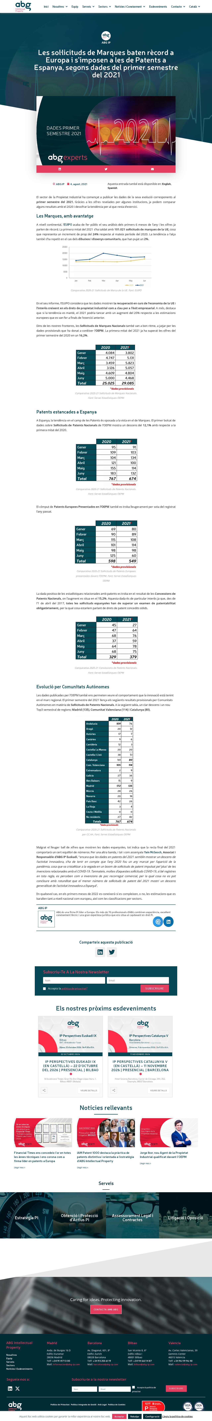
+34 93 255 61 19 (102, 1360)
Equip (75, 6)
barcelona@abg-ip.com (106, 1364)
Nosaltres (58, 6)
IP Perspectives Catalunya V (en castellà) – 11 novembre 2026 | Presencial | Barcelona (140, 1065)
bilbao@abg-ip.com (144, 1364)
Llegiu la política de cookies (177, 1416)
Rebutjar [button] (134, 1416)
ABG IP (42, 908)
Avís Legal (102, 1404)
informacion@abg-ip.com (66, 1364)
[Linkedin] (10, 1388)
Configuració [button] (152, 1416)
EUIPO (68, 224)
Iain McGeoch (153, 852)
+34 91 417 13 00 (61, 1360)
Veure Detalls (88, 1090)
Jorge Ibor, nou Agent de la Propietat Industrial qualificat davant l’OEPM (164, 1154)
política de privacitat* (75, 988)
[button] (59, 169)
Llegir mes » (19, 1167)
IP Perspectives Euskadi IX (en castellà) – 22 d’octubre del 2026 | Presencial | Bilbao (70, 1065)
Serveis (86, 6)
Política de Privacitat (60, 1404)
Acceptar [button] (119, 1416)
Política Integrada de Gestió (83, 1404)
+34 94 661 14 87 (142, 1360)
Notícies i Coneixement (128, 6)
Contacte (176, 6)
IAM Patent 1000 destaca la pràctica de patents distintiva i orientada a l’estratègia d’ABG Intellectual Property (105, 1156)
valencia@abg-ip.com (186, 1364)
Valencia (174, 1342)
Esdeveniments (158, 6)
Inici (46, 6)
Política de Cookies (116, 1404)
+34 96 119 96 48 (183, 1360)
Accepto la (68, 988)
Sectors (102, 6)
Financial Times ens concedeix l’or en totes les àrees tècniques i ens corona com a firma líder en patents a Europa (42, 1156)
